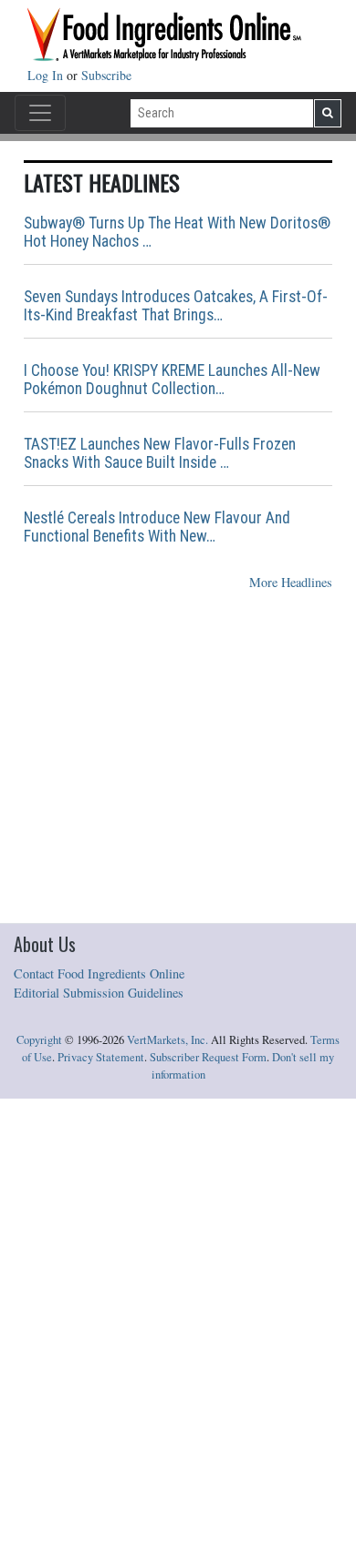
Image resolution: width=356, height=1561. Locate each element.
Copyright (39, 1040)
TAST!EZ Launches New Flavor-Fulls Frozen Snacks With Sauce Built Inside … (160, 453)
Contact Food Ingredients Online (99, 973)
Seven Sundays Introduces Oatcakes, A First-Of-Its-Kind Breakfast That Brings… (176, 306)
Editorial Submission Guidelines (98, 992)
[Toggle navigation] (40, 113)
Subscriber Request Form (208, 1057)
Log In (47, 75)
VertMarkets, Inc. (167, 1040)
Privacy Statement (101, 1057)
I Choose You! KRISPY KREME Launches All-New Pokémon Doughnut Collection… (172, 379)
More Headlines (290, 582)
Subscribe (106, 75)
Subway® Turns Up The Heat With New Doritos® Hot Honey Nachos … (177, 232)
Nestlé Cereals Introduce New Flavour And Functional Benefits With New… (157, 527)
